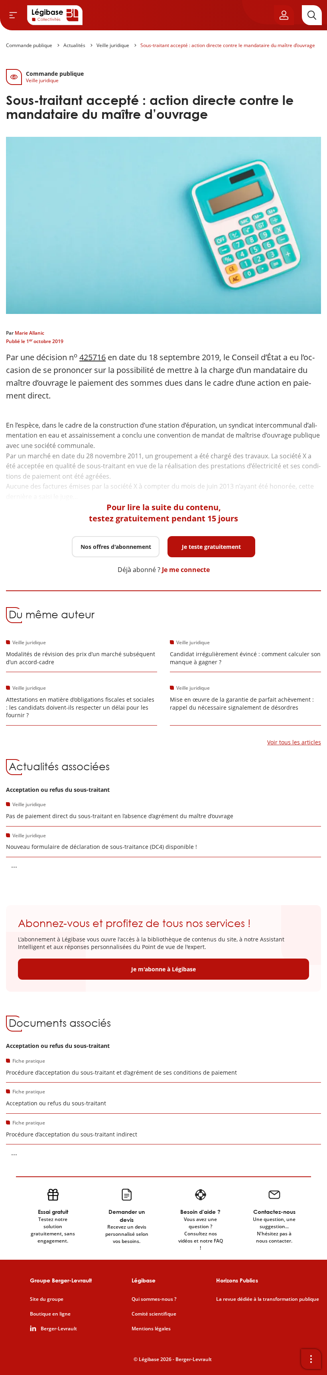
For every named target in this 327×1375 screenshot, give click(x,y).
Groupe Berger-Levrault (61, 1280)
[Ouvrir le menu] (13, 15)
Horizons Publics (237, 1280)
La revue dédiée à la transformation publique (267, 1299)
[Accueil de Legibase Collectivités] (55, 15)
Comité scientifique (154, 1314)
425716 (92, 357)
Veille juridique (113, 45)
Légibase (144, 1280)
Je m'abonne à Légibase (163, 969)
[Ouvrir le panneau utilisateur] (284, 15)
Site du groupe (46, 1299)
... (14, 865)
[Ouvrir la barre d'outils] (311, 1359)
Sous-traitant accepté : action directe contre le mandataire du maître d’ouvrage (227, 45)
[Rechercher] (312, 15)
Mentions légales (151, 1329)
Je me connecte (186, 569)
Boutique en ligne (50, 1314)
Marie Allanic (29, 332)
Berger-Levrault (59, 1329)
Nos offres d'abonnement (116, 546)
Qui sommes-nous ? (154, 1299)
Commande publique (29, 45)
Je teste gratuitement (211, 546)
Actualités (74, 45)
